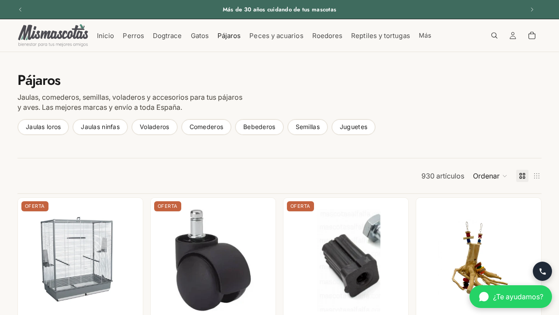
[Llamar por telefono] (542, 271)
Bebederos (259, 126)
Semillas (308, 126)
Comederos (207, 126)
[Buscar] (494, 35)
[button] (490, 176)
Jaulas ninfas (100, 126)
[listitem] (424, 35)
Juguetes (353, 126)
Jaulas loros (43, 126)
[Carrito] (532, 35)
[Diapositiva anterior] (20, 9)
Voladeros (154, 126)
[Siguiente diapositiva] (532, 9)
